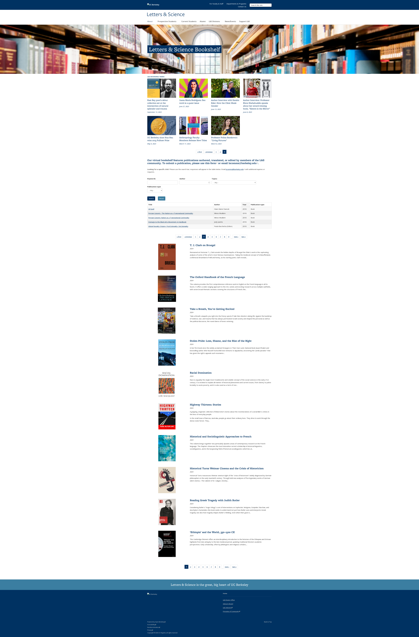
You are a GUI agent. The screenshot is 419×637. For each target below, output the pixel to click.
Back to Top (268, 622)
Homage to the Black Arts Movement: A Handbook (167, 222)
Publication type (154, 187)
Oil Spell (151, 209)
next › (237, 237)
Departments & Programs (236, 4)
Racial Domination (201, 372)
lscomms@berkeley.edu (243, 163)
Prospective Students (167, 21)
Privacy (150, 630)
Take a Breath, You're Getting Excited (212, 309)
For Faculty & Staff (216, 4)
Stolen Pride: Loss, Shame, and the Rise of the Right (221, 340)
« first (200, 152)
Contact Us (242, 6)
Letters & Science (166, 14)
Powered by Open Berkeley (156, 622)
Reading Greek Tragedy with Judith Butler (215, 500)
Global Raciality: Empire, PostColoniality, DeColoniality (168, 226)
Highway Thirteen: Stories (205, 404)
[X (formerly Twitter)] (149, 597)
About (150, 21)
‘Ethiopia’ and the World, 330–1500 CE (212, 532)
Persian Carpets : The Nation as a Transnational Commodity (170, 213)
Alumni (203, 21)
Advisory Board (228, 604)
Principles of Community (231, 611)
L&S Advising (228, 608)
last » (244, 237)
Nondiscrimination (153, 627)
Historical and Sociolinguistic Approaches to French (220, 436)
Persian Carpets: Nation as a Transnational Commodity (168, 218)
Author (182, 179)
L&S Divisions (214, 21)
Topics (214, 179)
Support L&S (244, 21)
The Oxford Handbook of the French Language (217, 277)
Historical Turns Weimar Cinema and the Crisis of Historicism (227, 468)
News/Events (230, 21)
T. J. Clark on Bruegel (202, 245)
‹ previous (209, 152)
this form (211, 163)
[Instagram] (158, 597)
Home (225, 593)
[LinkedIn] (153, 597)
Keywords (151, 179)
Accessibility (151, 625)
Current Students (189, 21)
